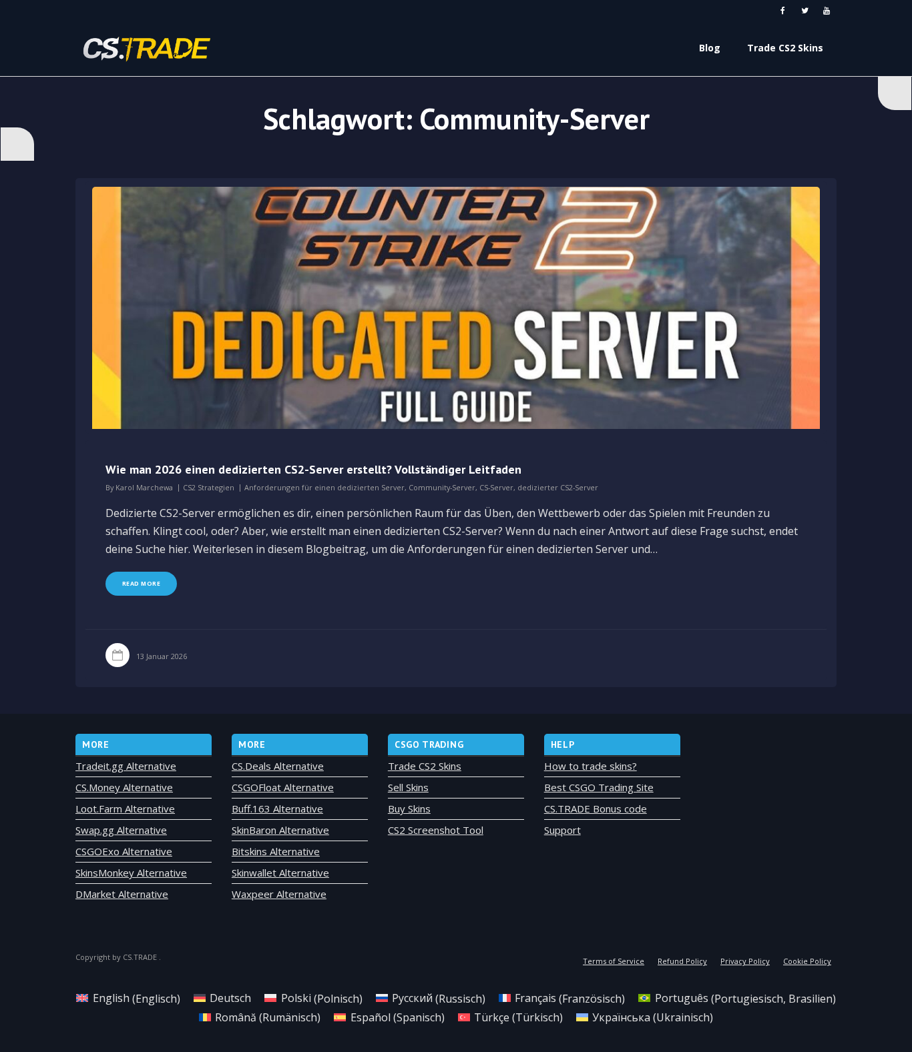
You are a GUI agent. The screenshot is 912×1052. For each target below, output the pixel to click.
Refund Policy (682, 961)
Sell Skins (408, 787)
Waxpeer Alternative (279, 894)
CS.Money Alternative (124, 787)
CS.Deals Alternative (278, 765)
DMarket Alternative (121, 894)
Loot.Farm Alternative (125, 808)
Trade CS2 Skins (424, 765)
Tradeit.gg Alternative (125, 765)
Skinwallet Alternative (280, 872)
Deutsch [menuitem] (230, 998)
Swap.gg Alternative (121, 830)
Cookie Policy (807, 961)
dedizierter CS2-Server (557, 487)
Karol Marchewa (144, 487)
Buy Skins (409, 808)
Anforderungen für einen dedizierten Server (324, 487)
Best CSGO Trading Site (599, 787)
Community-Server (442, 487)
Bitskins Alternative (276, 851)
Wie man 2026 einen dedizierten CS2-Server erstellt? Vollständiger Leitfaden (313, 469)
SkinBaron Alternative (280, 830)
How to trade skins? (590, 765)
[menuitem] (127, 998)
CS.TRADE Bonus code (595, 808)
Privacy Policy (745, 961)
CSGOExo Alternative (123, 851)
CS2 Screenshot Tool (435, 830)
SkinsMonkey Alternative (131, 872)
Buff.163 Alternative (277, 808)
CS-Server (496, 487)
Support (562, 830)
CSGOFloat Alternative (283, 787)
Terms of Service (613, 961)
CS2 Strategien (208, 487)
